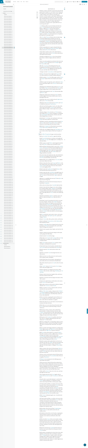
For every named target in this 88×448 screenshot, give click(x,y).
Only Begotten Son (59, 129)
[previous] (16, 225)
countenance (44, 68)
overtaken (44, 409)
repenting (46, 65)
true (60, 86)
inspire (46, 88)
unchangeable (44, 114)
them (57, 94)
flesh (46, 147)
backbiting (57, 270)
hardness (41, 270)
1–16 (40, 26)
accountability (53, 355)
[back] (1, 4)
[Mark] (37, 14)
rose (53, 136)
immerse (47, 371)
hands (47, 225)
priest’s (44, 242)
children (60, 348)
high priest (53, 329)
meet (41, 298)
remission (46, 62)
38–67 (59, 29)
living (50, 122)
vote (42, 306)
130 (0, 243)
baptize (45, 217)
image (41, 119)
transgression (47, 126)
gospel (43, 78)
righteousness (59, 99)
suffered (43, 134)
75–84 (48, 33)
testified (54, 151)
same (53, 91)
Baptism (42, 359)
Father (43, 139)
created (47, 118)
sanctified (55, 185)
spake (50, 150)
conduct (49, 238)
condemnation (53, 104)
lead (48, 235)
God (57, 112)
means (58, 73)
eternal (48, 113)
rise (42, 37)
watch (51, 266)
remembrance (55, 375)
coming (41, 39)
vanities (42, 63)
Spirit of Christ (58, 209)
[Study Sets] (80, 4)
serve (42, 122)
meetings (54, 238)
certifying (44, 435)
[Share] (37, 17)
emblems (58, 221)
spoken (51, 195)
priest (47, 291)
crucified (45, 136)
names (48, 419)
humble (55, 201)
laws (40, 42)
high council (48, 330)
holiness (58, 345)
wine (57, 399)
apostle (57, 48)
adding (53, 188)
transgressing (57, 408)
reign (47, 139)
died (49, 136)
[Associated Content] (64, 9)
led (61, 238)
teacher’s (44, 266)
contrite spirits (49, 204)
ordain (45, 219)
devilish (46, 127)
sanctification (52, 172)
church (57, 266)
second (53, 53)
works (43, 209)
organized (48, 41)
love (62, 121)
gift (40, 151)
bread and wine (51, 221)
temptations (48, 134)
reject (62, 102)
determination (42, 208)
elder (49, 49)
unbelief (56, 102)
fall (56, 178)
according (42, 292)
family (58, 247)
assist (54, 262)
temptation (47, 183)
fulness (61, 77)
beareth (41, 157)
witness (52, 107)
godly (51, 342)
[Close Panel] (13, 4)
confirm (45, 224)
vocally (43, 247)
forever (43, 92)
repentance (47, 357)
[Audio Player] (85, 445)
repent (54, 163)
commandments (51, 71)
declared (54, 83)
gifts (43, 156)
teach (53, 242)
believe (51, 143)
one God (57, 159)
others (62, 82)
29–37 (48, 28)
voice (52, 192)
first (47, 49)
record (48, 77)
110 (0, 238)
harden (48, 102)
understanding (42, 336)
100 (0, 236)
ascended (44, 138)
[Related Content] (84, 4)
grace (51, 56)
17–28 (43, 27)
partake (41, 375)
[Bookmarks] (82, 4)
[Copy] (37, 16)
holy (59, 88)
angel (60, 67)
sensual (41, 127)
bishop (41, 329)
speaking (41, 272)
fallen (54, 127)
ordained (52, 48)
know (49, 112)
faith (45, 165)
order (56, 339)
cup (40, 396)
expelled (52, 427)
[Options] (86, 4)
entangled (57, 62)
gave (43, 73)
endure (45, 144)
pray (41, 247)
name (52, 197)
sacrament (47, 285)
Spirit (49, 393)
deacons (44, 282)
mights (55, 175)
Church (47, 37)
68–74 (41, 32)
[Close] (37, 12)
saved (41, 167)
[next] (87, 225)
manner (41, 380)
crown (46, 100)
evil (62, 270)
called (44, 48)
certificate (42, 312)
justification (50, 169)
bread (57, 385)
